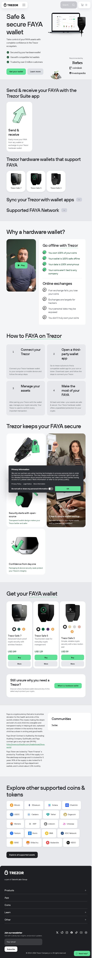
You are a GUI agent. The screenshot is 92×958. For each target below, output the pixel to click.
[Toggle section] (79, 200)
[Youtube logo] (81, 932)
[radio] (14, 629)
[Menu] (24, 5)
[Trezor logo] (11, 5)
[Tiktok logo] (76, 932)
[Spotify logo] (86, 932)
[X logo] (57, 932)
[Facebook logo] (71, 932)
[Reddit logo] (62, 932)
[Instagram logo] (66, 932)
